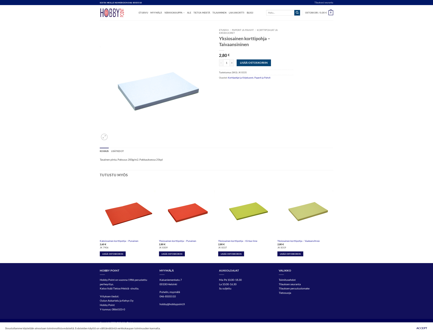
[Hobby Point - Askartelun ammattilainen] (117, 12)
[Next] (333, 222)
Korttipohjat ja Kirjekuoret (240, 77)
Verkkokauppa (173, 12)
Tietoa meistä (201, 12)
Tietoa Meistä (121, 288)
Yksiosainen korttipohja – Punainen (177, 240)
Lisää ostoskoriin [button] (112, 254)
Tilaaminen (219, 12)
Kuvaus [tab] (104, 151)
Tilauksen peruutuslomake (294, 288)
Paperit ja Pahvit (243, 30)
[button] (319, 13)
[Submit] (297, 13)
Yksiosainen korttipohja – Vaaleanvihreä (298, 240)
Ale (189, 12)
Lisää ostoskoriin (254, 62)
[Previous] (99, 222)
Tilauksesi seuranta (323, 2)
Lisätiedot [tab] (117, 151)
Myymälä (156, 12)
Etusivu (143, 12)
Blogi (250, 12)
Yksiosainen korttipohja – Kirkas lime (237, 240)
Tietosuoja (285, 292)
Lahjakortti (236, 12)
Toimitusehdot (287, 279)
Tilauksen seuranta (290, 284)
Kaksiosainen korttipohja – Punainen (119, 240)
